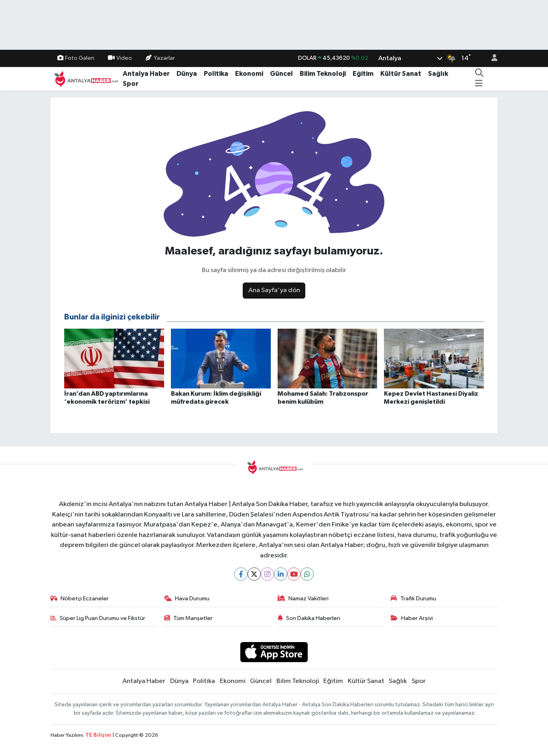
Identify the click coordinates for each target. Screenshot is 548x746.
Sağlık (438, 73)
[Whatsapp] (307, 574)
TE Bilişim (98, 735)
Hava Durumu (192, 599)
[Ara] (479, 74)
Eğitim (363, 73)
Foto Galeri (79, 58)
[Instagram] (267, 574)
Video (124, 58)
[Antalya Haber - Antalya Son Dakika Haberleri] (85, 78)
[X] (254, 574)
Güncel (281, 73)
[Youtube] (293, 574)
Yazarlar (164, 58)
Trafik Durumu (418, 599)
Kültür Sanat (400, 73)
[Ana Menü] (479, 84)
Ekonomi (249, 73)
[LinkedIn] (280, 574)
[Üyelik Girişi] (491, 58)
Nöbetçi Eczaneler (85, 599)
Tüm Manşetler (193, 618)
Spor (130, 83)
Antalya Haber (146, 73)
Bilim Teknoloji (323, 73)
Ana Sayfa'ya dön (274, 290)
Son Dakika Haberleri (313, 618)
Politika (216, 73)
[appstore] (274, 651)
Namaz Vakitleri (308, 599)
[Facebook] (241, 574)
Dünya (187, 73)
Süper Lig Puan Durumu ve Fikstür (102, 618)
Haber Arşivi (417, 618)
